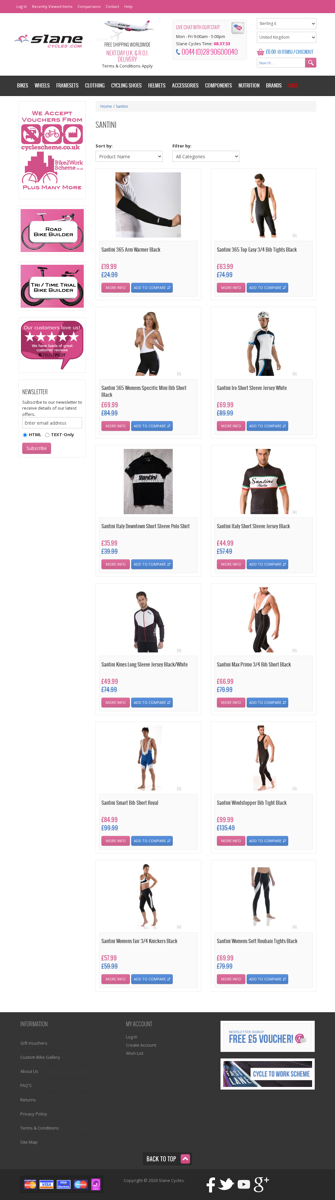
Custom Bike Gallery (40, 1057)
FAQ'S (26, 1085)
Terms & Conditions (39, 1128)
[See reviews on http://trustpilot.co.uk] (52, 345)
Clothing (95, 85)
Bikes (22, 85)
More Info (116, 287)
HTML (35, 434)
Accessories (185, 85)
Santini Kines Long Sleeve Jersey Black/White (144, 665)
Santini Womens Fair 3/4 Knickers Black (139, 941)
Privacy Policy (33, 1114)
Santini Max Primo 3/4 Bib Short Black (254, 665)
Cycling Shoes (126, 85)
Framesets (67, 85)
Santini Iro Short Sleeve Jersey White (252, 388)
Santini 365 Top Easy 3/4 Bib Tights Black (257, 250)
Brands (274, 85)
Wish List (134, 1053)
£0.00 (271, 52)
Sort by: (104, 146)
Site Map (29, 1142)
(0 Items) (285, 52)
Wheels (42, 85)
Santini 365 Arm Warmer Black (130, 250)
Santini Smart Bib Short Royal (129, 803)
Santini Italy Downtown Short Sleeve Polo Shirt (145, 526)
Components (218, 85)
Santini (122, 106)
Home (106, 106)
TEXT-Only (62, 434)
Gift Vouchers (33, 1043)
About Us (29, 1071)
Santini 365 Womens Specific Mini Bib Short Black (143, 391)
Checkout (304, 52)
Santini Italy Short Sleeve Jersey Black (253, 526)
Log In (21, 6)
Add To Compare (150, 287)
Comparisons (89, 6)
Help (128, 6)
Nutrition (248, 85)
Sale (292, 85)
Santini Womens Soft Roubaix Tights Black (257, 941)
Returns (28, 1100)
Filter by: (182, 146)
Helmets (157, 85)
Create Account (141, 1045)
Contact (112, 6)
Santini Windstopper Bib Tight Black (252, 803)
